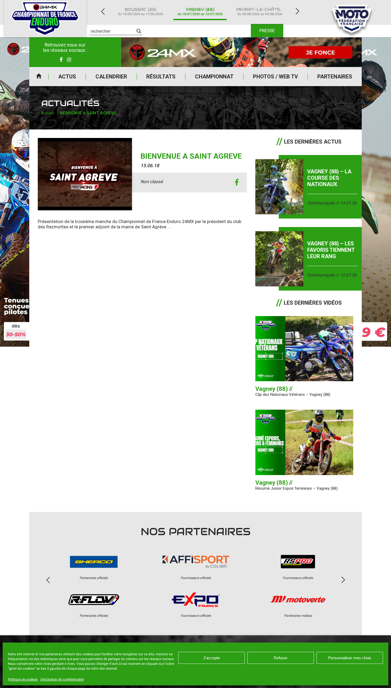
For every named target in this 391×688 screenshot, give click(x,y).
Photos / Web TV (275, 76)
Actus (67, 76)
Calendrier (111, 76)
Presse (267, 30)
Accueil (38, 76)
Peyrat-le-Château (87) (262, 11)
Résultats (161, 76)
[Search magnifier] (139, 31)
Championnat (214, 76)
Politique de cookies (23, 679)
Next (297, 11)
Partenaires (334, 76)
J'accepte (211, 658)
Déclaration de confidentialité (62, 679)
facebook (237, 182)
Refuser (281, 658)
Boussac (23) (140, 11)
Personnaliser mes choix (349, 658)
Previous (103, 11)
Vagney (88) (200, 11)
